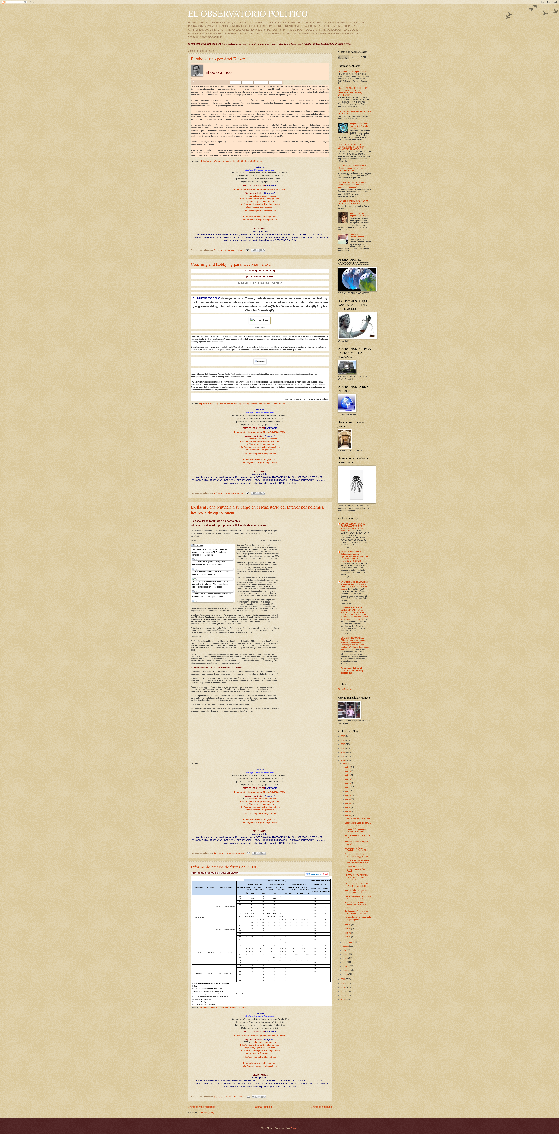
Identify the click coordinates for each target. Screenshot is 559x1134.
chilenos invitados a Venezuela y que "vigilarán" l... (358, 918)
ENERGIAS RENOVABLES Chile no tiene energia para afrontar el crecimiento (353, 640)
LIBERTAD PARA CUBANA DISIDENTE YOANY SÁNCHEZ (356, 877)
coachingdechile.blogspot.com (262, 211)
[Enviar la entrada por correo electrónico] (247, 250)
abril (345, 962)
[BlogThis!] (255, 250)
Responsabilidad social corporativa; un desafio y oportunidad (352, 670)
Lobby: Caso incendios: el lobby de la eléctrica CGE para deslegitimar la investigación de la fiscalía (355, 617)
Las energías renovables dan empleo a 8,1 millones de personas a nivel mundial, (355, 647)
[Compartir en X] (258, 250)
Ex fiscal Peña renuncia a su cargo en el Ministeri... (357, 830)
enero (345, 974)
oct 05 (348, 815)
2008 (343, 991)
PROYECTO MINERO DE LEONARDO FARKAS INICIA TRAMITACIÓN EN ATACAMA (351, 147)
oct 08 (348, 803)
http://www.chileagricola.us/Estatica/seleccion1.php (222, 1007)
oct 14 (348, 779)
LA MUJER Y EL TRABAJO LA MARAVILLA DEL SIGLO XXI (354, 583)
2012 (343, 760)
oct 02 (348, 933)
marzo (346, 966)
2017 (343, 740)
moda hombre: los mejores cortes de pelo (359, 214)
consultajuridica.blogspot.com (263, 196)
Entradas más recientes (201, 1106)
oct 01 (348, 937)
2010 (343, 983)
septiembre (348, 942)
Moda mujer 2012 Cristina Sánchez (357, 236)
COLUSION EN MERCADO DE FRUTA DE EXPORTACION (353, 560)
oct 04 (348, 925)
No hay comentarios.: (234, 250)
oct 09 (348, 799)
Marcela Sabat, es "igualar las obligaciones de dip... (357, 891)
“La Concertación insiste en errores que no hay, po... (356, 912)
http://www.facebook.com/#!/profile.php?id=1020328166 (259, 189)
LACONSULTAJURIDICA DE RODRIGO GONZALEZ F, (353, 525)
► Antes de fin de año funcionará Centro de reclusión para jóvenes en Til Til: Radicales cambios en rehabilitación (209, 552)
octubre (346, 764)
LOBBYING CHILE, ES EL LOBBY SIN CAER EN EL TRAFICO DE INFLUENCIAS (353, 610)
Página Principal (263, 1106)
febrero (346, 970)
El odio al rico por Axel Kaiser (218, 59)
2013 (343, 756)
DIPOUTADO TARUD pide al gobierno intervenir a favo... (357, 861)
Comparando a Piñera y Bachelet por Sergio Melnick (358, 849)
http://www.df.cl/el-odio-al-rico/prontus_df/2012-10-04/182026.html (231, 161)
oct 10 (348, 795)
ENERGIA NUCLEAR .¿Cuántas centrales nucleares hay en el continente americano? (352, 184)
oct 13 (348, 783)
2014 (343, 752)
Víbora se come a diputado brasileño (354, 71)
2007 (343, 995)
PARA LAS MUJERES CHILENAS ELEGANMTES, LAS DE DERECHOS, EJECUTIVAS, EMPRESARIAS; (353, 91)
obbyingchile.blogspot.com (263, 201)
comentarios (200, 82)
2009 (343, 987)
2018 (343, 736)
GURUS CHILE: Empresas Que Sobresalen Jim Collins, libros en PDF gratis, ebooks (352, 168)
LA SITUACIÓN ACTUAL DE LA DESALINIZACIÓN (357, 885)
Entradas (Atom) (207, 1112)
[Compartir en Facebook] (260, 250)
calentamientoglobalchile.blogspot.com (262, 204)
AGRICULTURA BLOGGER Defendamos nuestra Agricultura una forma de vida (354, 554)
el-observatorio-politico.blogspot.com (263, 199)
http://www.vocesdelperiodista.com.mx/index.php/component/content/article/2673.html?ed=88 (242, 404)
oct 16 (348, 771)
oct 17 (348, 767)
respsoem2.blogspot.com (262, 207)
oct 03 (348, 929)
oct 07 (348, 807)
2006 (343, 999)
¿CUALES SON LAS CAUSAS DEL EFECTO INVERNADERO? (354, 202)
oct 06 (348, 811)
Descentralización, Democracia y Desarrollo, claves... (358, 897)
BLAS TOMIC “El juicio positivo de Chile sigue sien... (355, 904)
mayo (345, 958)
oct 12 (348, 787)
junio (345, 954)
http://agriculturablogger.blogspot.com (260, 220)
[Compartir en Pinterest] (263, 250)
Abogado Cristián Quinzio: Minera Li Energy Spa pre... (357, 855)
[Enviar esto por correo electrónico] (252, 250)
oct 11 (348, 791)
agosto (346, 946)
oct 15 (348, 775)
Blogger (294, 1128)
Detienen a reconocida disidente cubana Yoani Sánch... (355, 869)
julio (345, 950)
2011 (343, 979)
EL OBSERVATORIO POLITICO (248, 13)
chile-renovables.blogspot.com (262, 217)
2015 (343, 748)
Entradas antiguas (321, 1106)
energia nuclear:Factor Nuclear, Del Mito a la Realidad (359, 126)
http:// (243, 199)
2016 (343, 744)
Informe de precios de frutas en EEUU (224, 867)
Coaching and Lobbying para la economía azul (231, 264)
